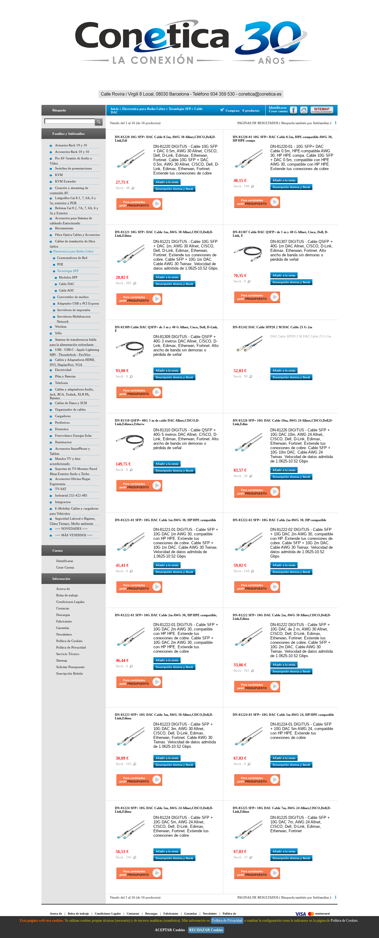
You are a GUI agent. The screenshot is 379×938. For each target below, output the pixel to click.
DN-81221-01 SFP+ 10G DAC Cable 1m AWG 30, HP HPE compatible (165, 520)
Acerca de (63, 588)
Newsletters (64, 634)
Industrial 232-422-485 (71, 495)
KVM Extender (65, 181)
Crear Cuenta (65, 567)
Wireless (60, 326)
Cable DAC (66, 284)
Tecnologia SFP (67, 271)
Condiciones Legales (70, 602)
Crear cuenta (278, 111)
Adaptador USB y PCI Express (78, 303)
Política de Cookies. (345, 920)
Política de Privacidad (71, 647)
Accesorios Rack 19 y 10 (72, 151)
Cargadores (62, 416)
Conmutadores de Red (72, 258)
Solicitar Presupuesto (70, 667)
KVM (59, 175)
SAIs (58, 333)
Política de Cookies (69, 641)
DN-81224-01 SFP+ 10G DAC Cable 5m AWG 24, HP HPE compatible (283, 714)
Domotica (61, 429)
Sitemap (61, 660)
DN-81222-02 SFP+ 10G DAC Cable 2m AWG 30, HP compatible (279, 520)
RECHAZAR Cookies (206, 930)
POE (60, 264)
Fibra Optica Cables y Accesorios (77, 234)
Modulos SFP (68, 277)
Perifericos (62, 422)
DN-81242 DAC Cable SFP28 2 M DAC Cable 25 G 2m (272, 327)
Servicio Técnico (67, 654)
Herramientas (64, 228)
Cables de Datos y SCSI (71, 403)
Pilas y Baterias (65, 376)
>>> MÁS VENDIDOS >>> (73, 535)
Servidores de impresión (73, 310)
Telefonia (61, 383)
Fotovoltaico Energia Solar (73, 435)
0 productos (251, 110)
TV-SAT (60, 489)
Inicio (115, 109)
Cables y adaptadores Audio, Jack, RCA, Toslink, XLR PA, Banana (72, 394)
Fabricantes (64, 621)
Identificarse (64, 561)
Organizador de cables (70, 409)
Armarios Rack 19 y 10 (71, 145)
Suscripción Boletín (69, 673)
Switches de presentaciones (73, 168)
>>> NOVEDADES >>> (71, 528)
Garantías (62, 628)
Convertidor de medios (73, 297)
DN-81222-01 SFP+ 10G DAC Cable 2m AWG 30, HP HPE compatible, (166, 615)
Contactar (62, 608)
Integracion (63, 502)
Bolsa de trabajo (67, 595)
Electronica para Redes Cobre (73, 251)
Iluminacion (63, 442)
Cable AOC (66, 290)
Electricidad (63, 370)
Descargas (63, 615)
